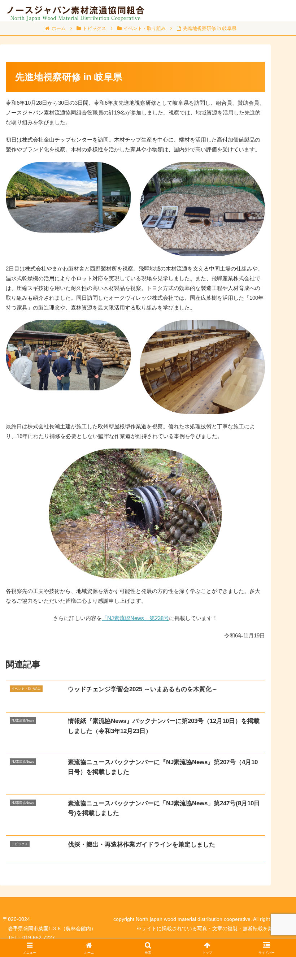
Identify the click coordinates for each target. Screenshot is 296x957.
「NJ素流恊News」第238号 (135, 618)
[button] (273, 867)
